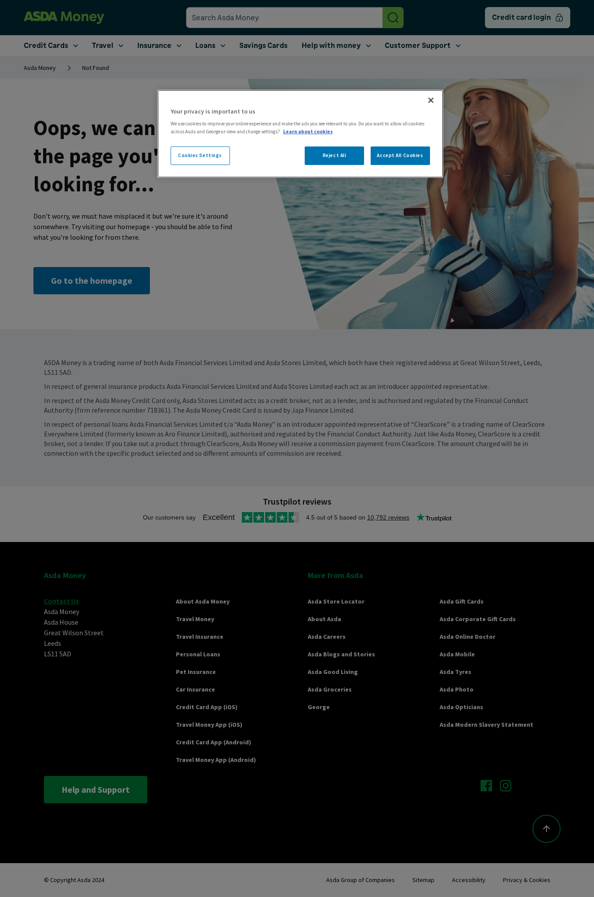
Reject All (334, 155)
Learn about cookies (308, 131)
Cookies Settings (200, 155)
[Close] (431, 100)
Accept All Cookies (400, 155)
